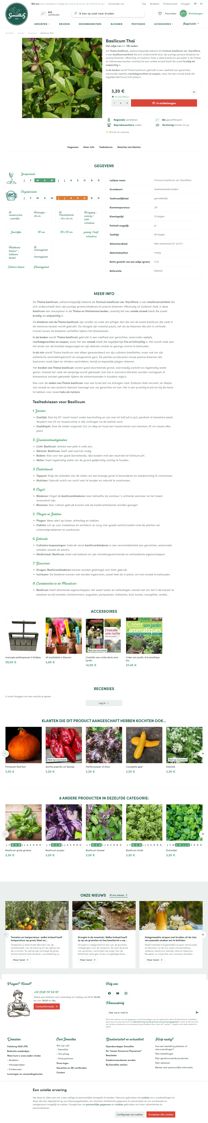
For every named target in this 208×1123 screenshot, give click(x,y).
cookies (145, 1097)
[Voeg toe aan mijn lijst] (194, 92)
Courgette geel (134, 766)
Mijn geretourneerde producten (172, 1058)
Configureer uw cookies (130, 1114)
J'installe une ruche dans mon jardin (102, 659)
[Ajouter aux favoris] (38, 730)
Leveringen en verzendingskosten (25, 1073)
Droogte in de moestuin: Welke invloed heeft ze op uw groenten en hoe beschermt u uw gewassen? (102, 939)
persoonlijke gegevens (98, 1104)
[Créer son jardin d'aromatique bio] (144, 635)
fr (195, 3)
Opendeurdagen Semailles (120, 1046)
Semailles (9, 33)
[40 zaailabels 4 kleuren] (64, 635)
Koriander (171, 850)
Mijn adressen (162, 1062)
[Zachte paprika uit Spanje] (64, 745)
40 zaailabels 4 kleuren (58, 657)
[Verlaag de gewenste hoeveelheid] (114, 103)
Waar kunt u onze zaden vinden (24, 1055)
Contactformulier (45, 1006)
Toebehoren (106, 147)
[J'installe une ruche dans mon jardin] (104, 635)
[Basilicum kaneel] (104, 822)
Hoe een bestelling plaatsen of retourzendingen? (171, 1048)
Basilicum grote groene (18, 850)
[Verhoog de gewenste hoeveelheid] (127, 103)
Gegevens (72, 147)
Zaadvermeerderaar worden (121, 1060)
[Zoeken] (75, 13)
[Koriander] (184, 822)
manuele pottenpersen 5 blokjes (23, 657)
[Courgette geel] (144, 745)
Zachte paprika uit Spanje (60, 766)
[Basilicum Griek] (144, 822)
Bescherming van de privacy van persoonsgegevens (156, 1021)
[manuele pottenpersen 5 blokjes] (23, 635)
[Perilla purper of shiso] (104, 745)
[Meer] (8, 669)
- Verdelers (12, 1060)
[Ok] (197, 1012)
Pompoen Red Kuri (15, 766)
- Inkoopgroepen (16, 1064)
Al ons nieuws (117, 894)
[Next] (202, 753)
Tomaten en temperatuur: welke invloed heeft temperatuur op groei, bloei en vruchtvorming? (36, 939)
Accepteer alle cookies (160, 1114)
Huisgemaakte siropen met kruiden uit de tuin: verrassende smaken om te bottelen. (171, 939)
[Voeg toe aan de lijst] (38, 621)
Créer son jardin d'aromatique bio (143, 659)
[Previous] (5, 753)
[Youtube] (117, 993)
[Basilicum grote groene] (23, 822)
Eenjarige (32, 33)
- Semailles (62, 1049)
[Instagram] (126, 993)
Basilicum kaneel (95, 850)
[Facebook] (109, 993)
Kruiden (21, 33)
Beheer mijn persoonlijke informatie (174, 1067)
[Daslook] (184, 745)
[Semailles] (17, 14)
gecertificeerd (172, 119)
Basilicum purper (55, 850)
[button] (164, 24)
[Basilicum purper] (64, 822)
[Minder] (17, 669)
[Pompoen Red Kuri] (23, 745)
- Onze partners (64, 1058)
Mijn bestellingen (164, 1053)
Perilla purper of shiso (98, 766)
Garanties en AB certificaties (71, 1067)
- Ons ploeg (62, 1053)
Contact (60, 1072)
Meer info (88, 147)
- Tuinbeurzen (14, 1069)
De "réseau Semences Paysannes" (124, 1050)
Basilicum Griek (134, 850)
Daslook (170, 766)
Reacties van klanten (129, 147)
